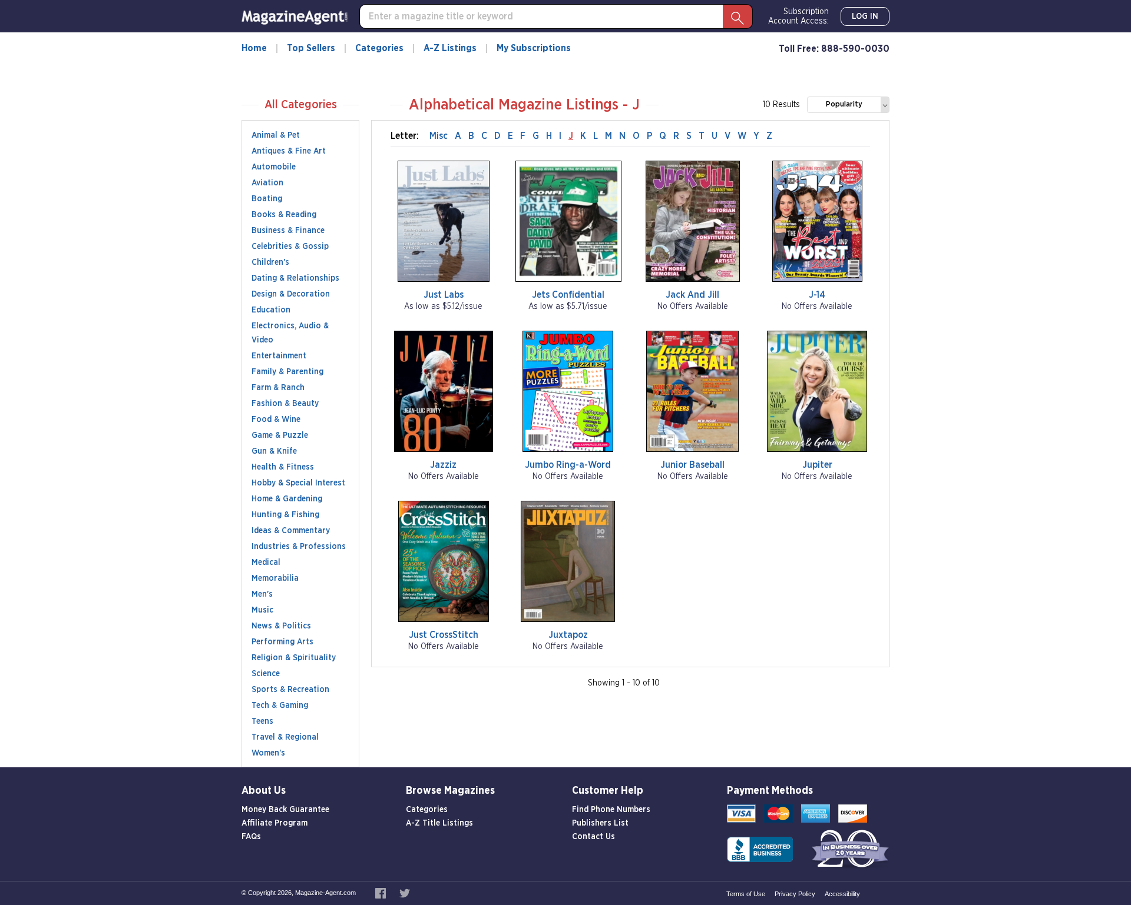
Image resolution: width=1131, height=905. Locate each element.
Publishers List (600, 823)
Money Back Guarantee (285, 810)
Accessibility (842, 893)
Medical (266, 562)
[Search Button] (737, 16)
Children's (270, 262)
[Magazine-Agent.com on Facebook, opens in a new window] (381, 892)
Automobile (274, 167)
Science (266, 674)
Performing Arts (282, 642)
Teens (262, 721)
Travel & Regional (285, 737)
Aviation (267, 183)
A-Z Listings (450, 48)
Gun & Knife (274, 451)
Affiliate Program (274, 823)
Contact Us (593, 837)
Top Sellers (311, 48)
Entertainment (279, 356)
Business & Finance (288, 231)
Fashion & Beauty (285, 404)
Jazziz (443, 465)
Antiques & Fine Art (289, 151)
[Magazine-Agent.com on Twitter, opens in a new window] (404, 892)
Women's (268, 753)
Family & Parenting (287, 372)
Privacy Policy (795, 893)
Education (271, 310)
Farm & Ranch (278, 388)
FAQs (251, 837)
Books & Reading (284, 215)
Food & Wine (276, 419)
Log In (865, 16)
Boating (267, 199)
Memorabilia (275, 578)
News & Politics (281, 626)
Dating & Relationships (295, 278)
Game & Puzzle (280, 435)
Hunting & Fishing (285, 515)
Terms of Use (745, 893)
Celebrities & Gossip (290, 246)
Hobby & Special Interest (298, 483)
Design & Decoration (291, 294)
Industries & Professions (299, 547)
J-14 (817, 295)
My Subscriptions (534, 48)
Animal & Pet (276, 135)
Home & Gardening (287, 499)
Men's (262, 594)
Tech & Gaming (280, 705)
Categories (379, 48)
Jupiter (817, 465)
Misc (438, 136)
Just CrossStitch (443, 635)
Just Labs (444, 295)
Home (254, 48)
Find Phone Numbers (611, 810)
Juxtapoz (568, 635)
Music (262, 610)
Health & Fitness (283, 467)
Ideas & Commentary (291, 531)
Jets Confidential (568, 295)
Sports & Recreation (290, 690)
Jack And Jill (692, 295)
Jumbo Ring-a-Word (568, 465)
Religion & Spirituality (294, 658)
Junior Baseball (692, 465)
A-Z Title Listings (439, 823)
